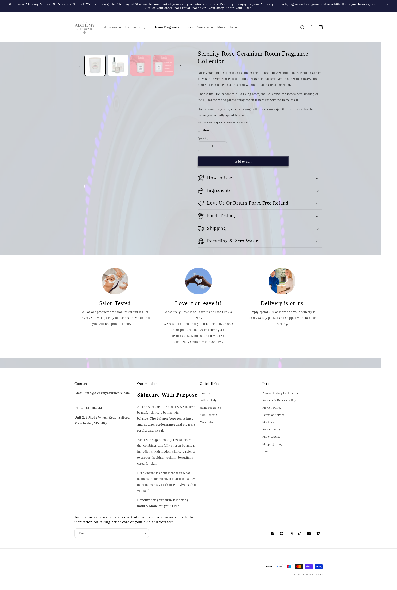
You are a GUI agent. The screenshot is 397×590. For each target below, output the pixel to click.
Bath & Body (208, 400)
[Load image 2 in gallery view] (118, 65)
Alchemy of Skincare (313, 574)
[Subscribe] (144, 533)
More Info (206, 422)
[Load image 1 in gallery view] (95, 65)
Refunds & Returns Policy (279, 400)
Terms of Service (273, 414)
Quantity (203, 138)
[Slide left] (79, 65)
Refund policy (271, 429)
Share (206, 130)
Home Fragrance (210, 407)
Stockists (268, 422)
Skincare (205, 393)
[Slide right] (180, 65)
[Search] (302, 27)
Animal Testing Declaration (280, 393)
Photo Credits (271, 436)
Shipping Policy (272, 444)
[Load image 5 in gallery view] (140, 65)
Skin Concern (208, 414)
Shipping (218, 122)
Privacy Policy (271, 407)
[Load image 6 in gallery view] (163, 65)
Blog (265, 451)
